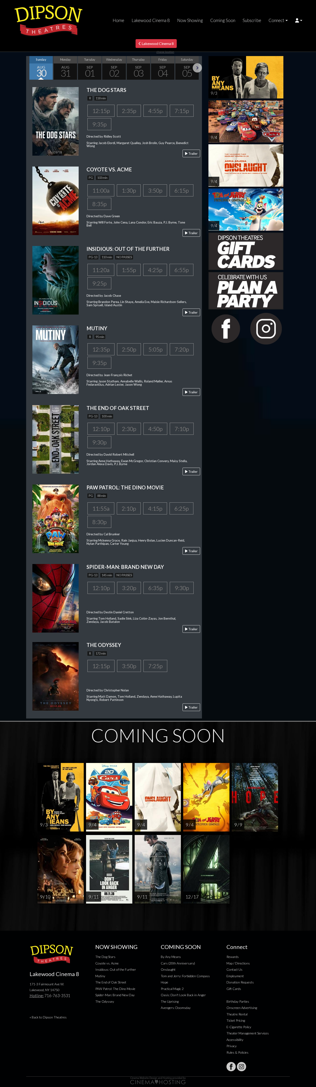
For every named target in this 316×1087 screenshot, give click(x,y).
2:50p (129, 349)
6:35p (155, 587)
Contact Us (234, 969)
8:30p (99, 521)
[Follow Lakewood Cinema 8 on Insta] (241, 1066)
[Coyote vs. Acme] (55, 200)
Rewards (232, 957)
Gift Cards (233, 989)
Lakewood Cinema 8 (151, 20)
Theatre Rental (237, 1014)
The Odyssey (104, 1001)
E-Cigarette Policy (238, 1027)
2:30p (129, 428)
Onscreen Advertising (241, 1008)
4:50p (155, 428)
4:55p (155, 110)
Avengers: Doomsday (176, 1008)
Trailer (193, 153)
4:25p (155, 269)
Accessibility (234, 1040)
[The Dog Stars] (55, 120)
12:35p (101, 349)
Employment (235, 976)
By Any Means (171, 957)
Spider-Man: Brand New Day (115, 995)
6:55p (181, 269)
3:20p (129, 587)
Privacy (231, 1046)
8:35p (99, 203)
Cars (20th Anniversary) (178, 963)
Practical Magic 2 (172, 989)
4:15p (155, 508)
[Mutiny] (55, 359)
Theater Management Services (247, 1033)
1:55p (129, 269)
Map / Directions (238, 963)
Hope (164, 982)
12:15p (101, 110)
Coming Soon (222, 20)
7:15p (182, 110)
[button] (298, 20)
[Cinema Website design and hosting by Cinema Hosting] (158, 1080)
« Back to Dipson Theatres (48, 1017)
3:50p (155, 190)
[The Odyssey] (55, 676)
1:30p (129, 190)
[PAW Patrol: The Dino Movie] (55, 518)
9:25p (99, 283)
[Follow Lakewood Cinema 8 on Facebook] (231, 1066)
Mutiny (100, 976)
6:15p (181, 190)
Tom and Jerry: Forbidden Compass (185, 976)
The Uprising (170, 1001)
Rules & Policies (237, 1052)
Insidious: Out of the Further (115, 969)
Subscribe (252, 20)
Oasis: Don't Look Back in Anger (183, 995)
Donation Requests (240, 982)
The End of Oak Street (110, 982)
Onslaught (168, 969)
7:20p (182, 349)
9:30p (99, 442)
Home (118, 20)
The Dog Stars (105, 957)
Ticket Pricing (235, 1020)
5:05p (155, 349)
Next (197, 67)
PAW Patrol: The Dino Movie (115, 989)
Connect (276, 20)
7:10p (182, 428)
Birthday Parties (237, 1001)
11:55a (100, 508)
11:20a (100, 269)
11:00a (100, 190)
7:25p (155, 665)
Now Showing (190, 20)
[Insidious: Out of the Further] (55, 279)
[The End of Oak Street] (55, 438)
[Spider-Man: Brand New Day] (55, 597)
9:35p (99, 124)
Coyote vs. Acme (107, 963)
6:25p (181, 508)
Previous (30, 67)
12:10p (101, 428)
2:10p (129, 508)
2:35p (129, 110)
